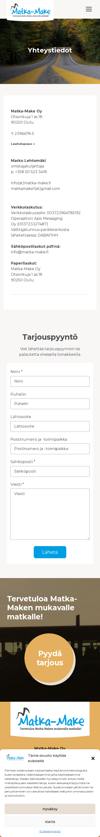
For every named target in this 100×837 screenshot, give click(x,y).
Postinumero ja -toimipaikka (38, 439)
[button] (93, 758)
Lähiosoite (20, 416)
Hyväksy (50, 809)
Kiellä (50, 822)
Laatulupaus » (23, 144)
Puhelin (18, 394)
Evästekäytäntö (50, 831)
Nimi (16, 371)
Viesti (17, 484)
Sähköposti (22, 461)
